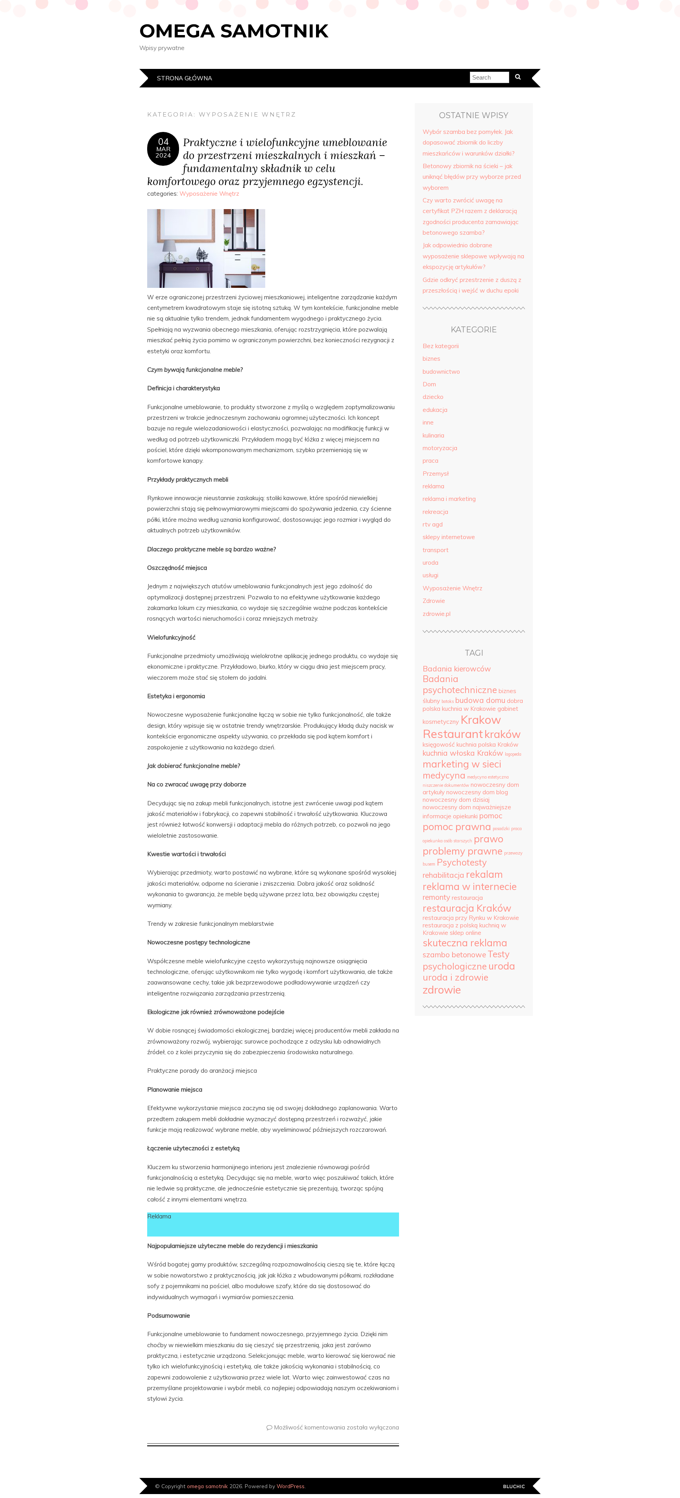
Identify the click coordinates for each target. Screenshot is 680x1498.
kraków (502, 734)
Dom (429, 384)
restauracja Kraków (467, 908)
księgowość (439, 744)
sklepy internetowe (449, 537)
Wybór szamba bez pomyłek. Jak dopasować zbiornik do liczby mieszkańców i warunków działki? (469, 142)
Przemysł (436, 473)
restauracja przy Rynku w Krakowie (471, 917)
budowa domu (480, 700)
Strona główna (184, 78)
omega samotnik (233, 30)
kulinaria (433, 435)
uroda (430, 562)
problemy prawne (463, 851)
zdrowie (442, 989)
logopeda (513, 754)
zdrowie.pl (437, 613)
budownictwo (441, 371)
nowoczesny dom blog (477, 792)
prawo (488, 838)
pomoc (490, 815)
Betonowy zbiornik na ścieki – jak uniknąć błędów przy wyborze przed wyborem (472, 176)
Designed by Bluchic (514, 1487)
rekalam (484, 874)
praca (430, 460)
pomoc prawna (457, 826)
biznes (431, 358)
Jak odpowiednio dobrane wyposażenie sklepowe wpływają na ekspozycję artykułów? (473, 256)
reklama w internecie (470, 886)
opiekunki (465, 816)
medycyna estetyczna (488, 777)
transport (436, 550)
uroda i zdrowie (455, 977)
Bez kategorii (441, 346)
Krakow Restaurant (462, 726)
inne (428, 422)
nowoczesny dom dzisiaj (456, 799)
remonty (436, 897)
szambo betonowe (454, 954)
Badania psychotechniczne (460, 684)
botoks (448, 701)
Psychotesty (462, 862)
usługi (430, 575)
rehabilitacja (443, 875)
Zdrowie (434, 600)
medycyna (444, 775)
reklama (433, 486)
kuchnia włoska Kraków (463, 753)
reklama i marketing (449, 498)
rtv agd (433, 524)
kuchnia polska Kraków (487, 744)
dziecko (433, 396)
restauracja (467, 897)
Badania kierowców (457, 668)
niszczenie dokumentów (446, 785)
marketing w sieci (462, 764)
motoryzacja (440, 448)
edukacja (435, 409)
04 (163, 141)
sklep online (465, 932)
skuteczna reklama (465, 942)
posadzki (501, 828)
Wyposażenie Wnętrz (209, 193)
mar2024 (163, 152)
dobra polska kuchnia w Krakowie (473, 704)
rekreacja (435, 511)
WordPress (291, 1486)
